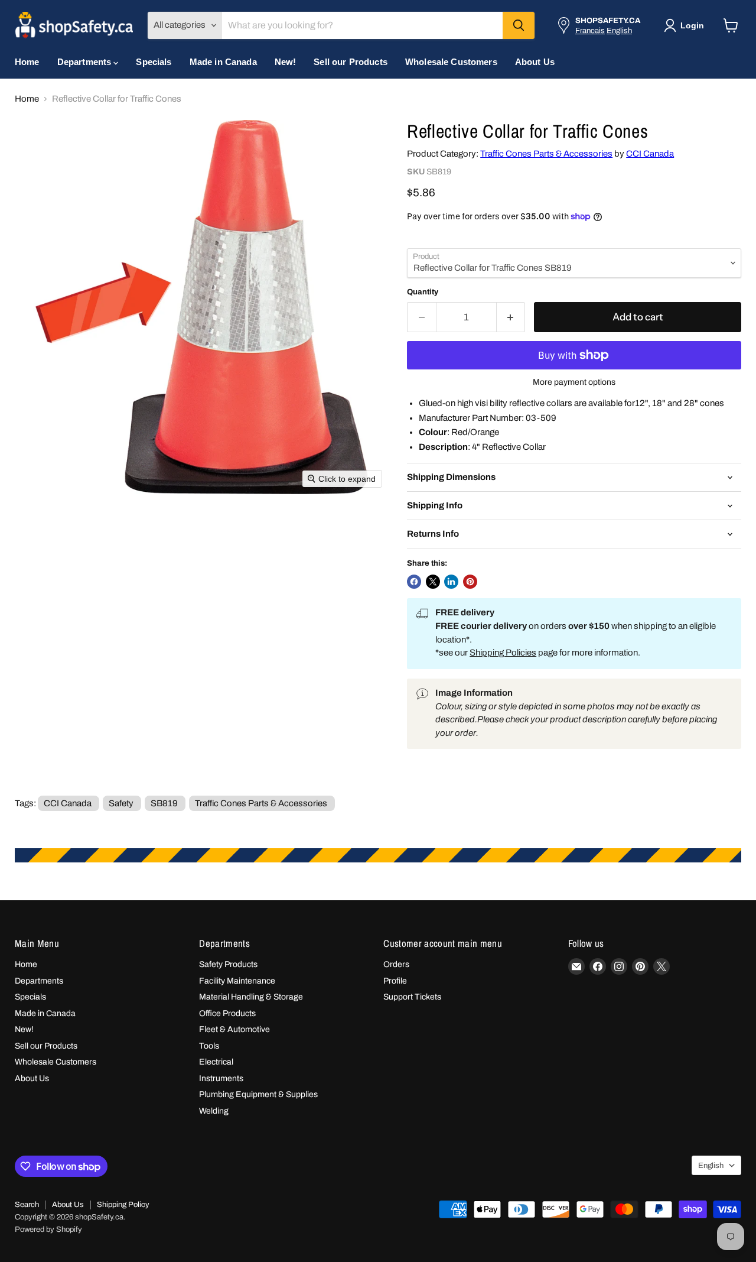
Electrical (216, 1061)
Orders (396, 964)
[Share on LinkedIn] (451, 582)
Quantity (422, 291)
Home (27, 62)
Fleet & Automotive (234, 1029)
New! (285, 62)
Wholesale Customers (451, 62)
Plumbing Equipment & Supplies (258, 1094)
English (619, 30)
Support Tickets (412, 996)
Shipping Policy (123, 1205)
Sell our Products (350, 62)
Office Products (227, 1013)
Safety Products (228, 964)
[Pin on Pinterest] (470, 582)
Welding (214, 1111)
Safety (121, 803)
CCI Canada (650, 153)
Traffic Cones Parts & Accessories (546, 153)
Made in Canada (223, 62)
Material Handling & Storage (251, 996)
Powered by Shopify (48, 1229)
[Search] (519, 25)
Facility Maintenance (237, 980)
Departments (85, 62)
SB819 (164, 803)
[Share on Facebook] (414, 582)
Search (27, 1205)
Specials (153, 62)
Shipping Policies (503, 652)
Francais (590, 30)
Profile (395, 980)
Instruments (221, 1078)
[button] (686, 25)
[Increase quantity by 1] (511, 317)
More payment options (574, 382)
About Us (535, 62)
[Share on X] (433, 582)
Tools (209, 1046)
